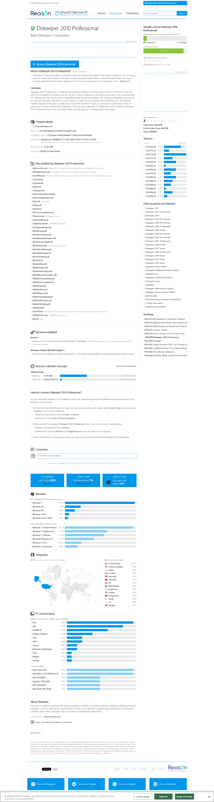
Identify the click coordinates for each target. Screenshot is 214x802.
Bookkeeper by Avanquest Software (169, 319)
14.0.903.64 (150, 169)
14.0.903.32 (150, 173)
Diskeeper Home (152, 281)
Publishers (132, 13)
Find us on (46, 784)
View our (167, 784)
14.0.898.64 (150, 184)
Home (101, 13)
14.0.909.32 (150, 165)
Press (153, 769)
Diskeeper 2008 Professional (157, 252)
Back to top (35, 733)
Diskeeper (149, 284)
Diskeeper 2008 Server (155, 255)
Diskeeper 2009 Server (155, 262)
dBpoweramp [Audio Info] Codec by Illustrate (173, 322)
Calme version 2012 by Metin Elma (168, 333)
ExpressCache (151, 295)
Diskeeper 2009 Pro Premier (157, 222)
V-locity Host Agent (154, 303)
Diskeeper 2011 (152, 208)
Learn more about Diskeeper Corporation (53, 722)
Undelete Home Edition (155, 306)
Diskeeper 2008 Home (155, 244)
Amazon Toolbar (160, 329)
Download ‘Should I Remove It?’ (162, 3)
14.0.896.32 (150, 196)
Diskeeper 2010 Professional (166, 337)
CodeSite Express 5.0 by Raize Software (170, 348)
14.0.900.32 (150, 180)
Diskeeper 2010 (152, 215)
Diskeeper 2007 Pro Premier (157, 237)
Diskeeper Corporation (53, 35)
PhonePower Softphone (163, 351)
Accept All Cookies (184, 796)
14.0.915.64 (150, 146)
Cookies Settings (143, 796)
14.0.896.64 (150, 192)
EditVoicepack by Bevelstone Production (171, 326)
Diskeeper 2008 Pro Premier (157, 233)
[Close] (209, 797)
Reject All (163, 796)
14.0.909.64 (150, 162)
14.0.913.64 (150, 154)
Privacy (133, 769)
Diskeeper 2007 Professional (157, 241)
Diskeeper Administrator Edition (159, 288)
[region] (107, 797)
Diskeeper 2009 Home (155, 230)
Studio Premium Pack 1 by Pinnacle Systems (172, 344)
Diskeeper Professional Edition (158, 277)
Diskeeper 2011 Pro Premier (157, 211)
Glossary (117, 769)
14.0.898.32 (150, 188)
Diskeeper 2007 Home (155, 248)
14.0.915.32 (150, 150)
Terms (126, 769)
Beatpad (157, 340)
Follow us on (87, 784)
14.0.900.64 (150, 177)
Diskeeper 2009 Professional (157, 226)
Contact (161, 769)
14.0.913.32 (150, 158)
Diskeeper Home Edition (156, 266)
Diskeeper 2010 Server (155, 259)
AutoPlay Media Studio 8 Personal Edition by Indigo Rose (178, 355)
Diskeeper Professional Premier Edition (162, 270)
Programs (116, 13)
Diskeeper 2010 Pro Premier (157, 219)
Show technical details (126, 366)
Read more (125, 81)
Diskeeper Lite (151, 273)
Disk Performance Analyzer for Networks (163, 299)
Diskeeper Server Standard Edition (160, 292)
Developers (144, 769)
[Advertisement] (165, 92)
